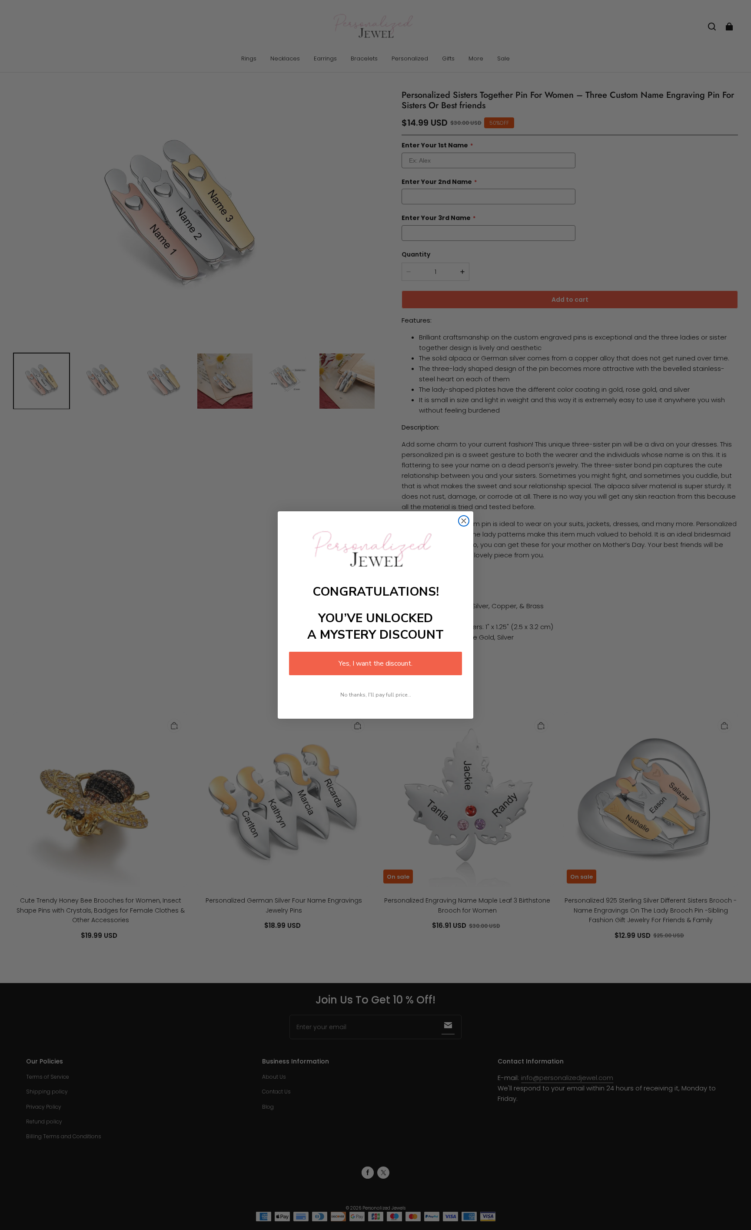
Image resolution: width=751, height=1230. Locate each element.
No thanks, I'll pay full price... (375, 694)
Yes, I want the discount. (375, 663)
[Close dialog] (464, 521)
